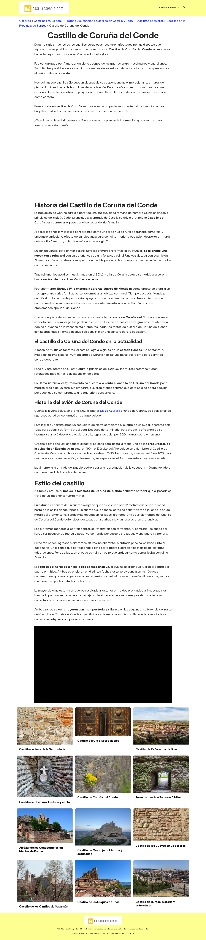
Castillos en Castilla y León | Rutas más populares (130, 21)
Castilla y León (167, 7)
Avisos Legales (78, 933)
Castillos (25, 21)
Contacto (129, 933)
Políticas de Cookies (115, 933)
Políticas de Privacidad (96, 933)
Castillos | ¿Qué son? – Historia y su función (63, 21)
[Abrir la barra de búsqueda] (184, 7)
